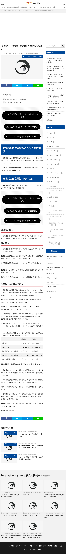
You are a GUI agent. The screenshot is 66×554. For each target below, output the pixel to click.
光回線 (52, 186)
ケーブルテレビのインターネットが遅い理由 (55, 83)
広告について (50, 282)
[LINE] (38, 85)
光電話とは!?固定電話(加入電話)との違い (44, 10)
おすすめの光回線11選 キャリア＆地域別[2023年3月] (22, 115)
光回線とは (50, 120)
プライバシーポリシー (53, 278)
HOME (3, 7)
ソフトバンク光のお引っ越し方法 (10, 515)
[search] (63, 46)
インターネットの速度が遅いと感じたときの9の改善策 (55, 102)
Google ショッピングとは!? (30, 515)
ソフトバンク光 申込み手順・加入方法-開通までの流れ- (31, 458)
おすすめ (53, 201)
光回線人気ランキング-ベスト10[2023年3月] (22, 127)
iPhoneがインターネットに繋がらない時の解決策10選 (55, 96)
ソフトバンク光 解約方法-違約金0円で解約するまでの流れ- (11, 536)
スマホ (51, 168)
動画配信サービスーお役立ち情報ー (55, 224)
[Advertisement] (33, 29)
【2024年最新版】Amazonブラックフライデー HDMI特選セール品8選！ (55, 60)
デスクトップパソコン (55, 173)
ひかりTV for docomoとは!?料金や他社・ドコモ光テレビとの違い (32, 536)
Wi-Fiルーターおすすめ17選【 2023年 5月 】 (55, 89)
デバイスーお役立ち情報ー (55, 230)
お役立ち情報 (11, 10)
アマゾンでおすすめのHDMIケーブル (55, 257)
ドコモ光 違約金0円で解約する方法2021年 (54, 516)
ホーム (4, 546)
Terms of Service (60, 297)
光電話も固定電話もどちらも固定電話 (14, 99)
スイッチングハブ (54, 159)
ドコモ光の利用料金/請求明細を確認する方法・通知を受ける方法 (54, 495)
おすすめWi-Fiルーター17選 (47, 7)
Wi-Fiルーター (53, 150)
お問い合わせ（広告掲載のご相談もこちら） (55, 268)
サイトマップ (50, 273)
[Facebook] (6, 85)
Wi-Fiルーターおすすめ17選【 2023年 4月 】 (22, 137)
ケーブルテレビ (53, 177)
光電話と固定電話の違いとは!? (12, 102)
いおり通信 (50, 263)
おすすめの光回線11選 (13, 7)
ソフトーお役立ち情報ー (56, 211)
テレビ (51, 137)
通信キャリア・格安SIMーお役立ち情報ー (55, 243)
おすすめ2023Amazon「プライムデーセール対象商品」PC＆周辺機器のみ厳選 (55, 68)
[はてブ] (27, 85)
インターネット (54, 182)
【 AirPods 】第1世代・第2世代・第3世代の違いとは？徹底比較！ (55, 76)
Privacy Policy (52, 297)
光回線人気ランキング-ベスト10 (29, 7)
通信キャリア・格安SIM (56, 191)
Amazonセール (53, 146)
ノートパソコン (54, 164)
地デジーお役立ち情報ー (56, 217)
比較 (52, 206)
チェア (51, 142)
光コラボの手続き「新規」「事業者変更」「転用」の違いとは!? (31, 447)
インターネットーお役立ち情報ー (25, 10)
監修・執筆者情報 (51, 286)
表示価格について (51, 291)
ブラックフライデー (55, 155)
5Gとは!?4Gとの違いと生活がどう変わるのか (30, 435)
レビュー (52, 133)
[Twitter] (17, 85)
